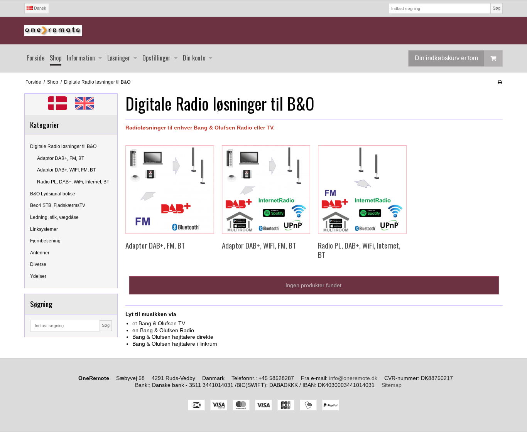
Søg (496, 8)
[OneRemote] (263, 30)
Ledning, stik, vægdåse (54, 217)
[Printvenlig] (500, 82)
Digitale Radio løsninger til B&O (63, 146)
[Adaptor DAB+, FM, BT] (169, 189)
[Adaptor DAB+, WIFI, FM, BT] (266, 189)
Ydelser (38, 276)
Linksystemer (44, 229)
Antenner (39, 253)
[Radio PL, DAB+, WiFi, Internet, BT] (362, 189)
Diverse (38, 264)
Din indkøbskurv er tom (446, 58)
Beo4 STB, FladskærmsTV (57, 205)
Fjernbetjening (45, 241)
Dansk (39, 8)
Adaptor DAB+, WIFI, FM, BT (66, 170)
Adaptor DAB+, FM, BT (60, 158)
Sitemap (392, 385)
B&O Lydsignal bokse (52, 194)
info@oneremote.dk (353, 378)
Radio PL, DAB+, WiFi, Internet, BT (73, 182)
